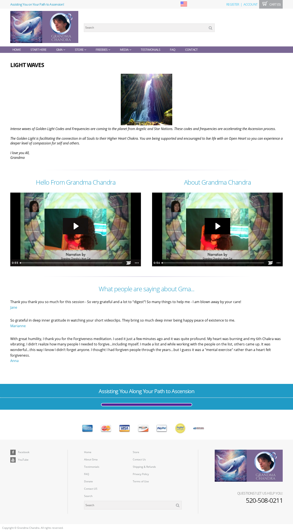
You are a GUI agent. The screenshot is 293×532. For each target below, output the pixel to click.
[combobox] (149, 27)
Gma (59, 50)
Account (250, 4)
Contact (191, 50)
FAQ (172, 50)
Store (79, 50)
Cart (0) (274, 4)
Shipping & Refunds (144, 467)
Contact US (90, 489)
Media (124, 50)
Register (232, 4)
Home (16, 50)
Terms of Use (141, 481)
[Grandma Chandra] (44, 27)
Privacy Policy (141, 474)
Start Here (38, 50)
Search (88, 496)
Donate (88, 481)
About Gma (91, 459)
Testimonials (150, 50)
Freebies (102, 50)
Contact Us (139, 459)
